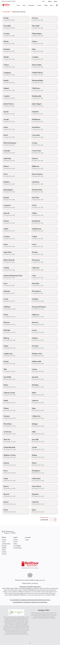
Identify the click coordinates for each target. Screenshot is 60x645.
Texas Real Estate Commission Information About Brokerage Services (30, 600)
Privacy (15, 539)
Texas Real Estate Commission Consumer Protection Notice (30, 602)
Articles (4, 552)
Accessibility (17, 546)
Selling (46, 5)
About (51, 5)
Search (18, 5)
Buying (39, 5)
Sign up (50, 1)
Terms (15, 541)
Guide (23, 5)
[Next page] (55, 519)
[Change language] (44, 1)
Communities (31, 5)
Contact (4, 554)
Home (4, 537)
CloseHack (34, 583)
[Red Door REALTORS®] (30, 565)
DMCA (15, 544)
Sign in (55, 1)
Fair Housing (17, 548)
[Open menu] (56, 5)
